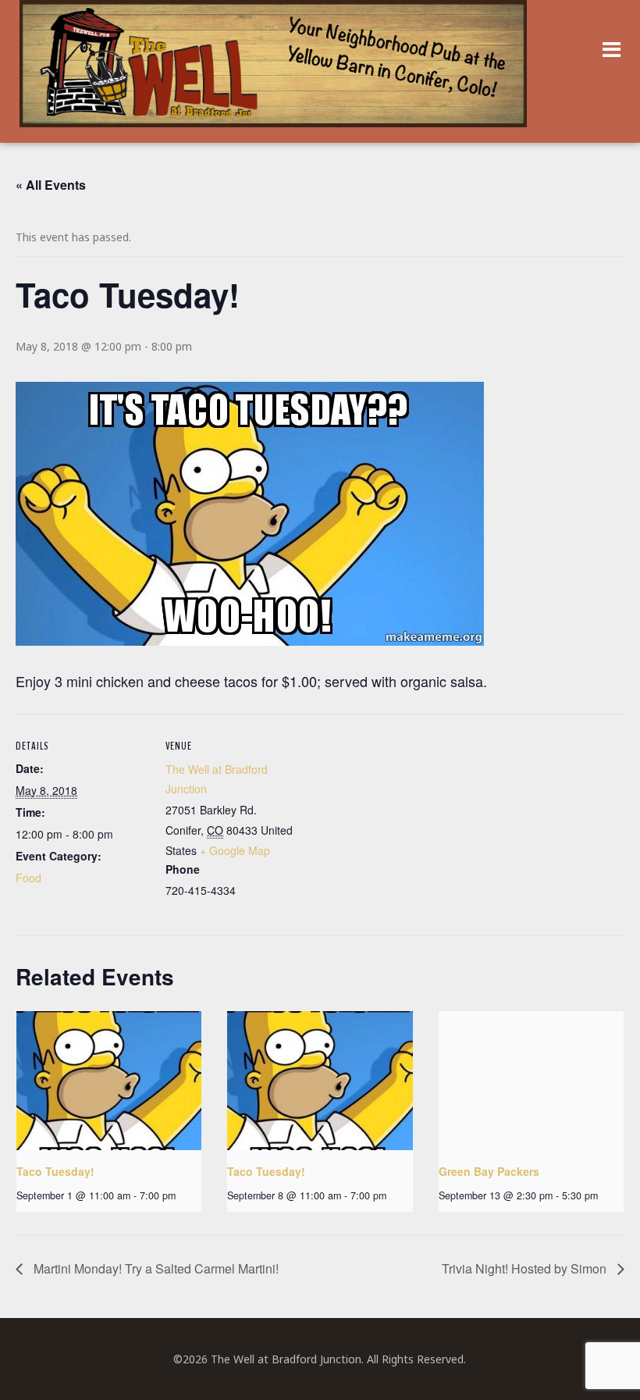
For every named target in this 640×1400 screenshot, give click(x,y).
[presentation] (108, 1080)
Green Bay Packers (489, 1171)
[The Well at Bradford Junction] (273, 71)
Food (28, 877)
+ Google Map (235, 850)
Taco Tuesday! (55, 1171)
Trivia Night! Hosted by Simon (526, 1268)
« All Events (51, 185)
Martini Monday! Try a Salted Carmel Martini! (154, 1268)
